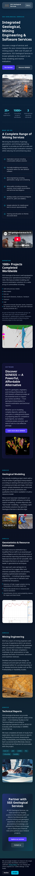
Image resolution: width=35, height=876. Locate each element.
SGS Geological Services (15, 5)
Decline (6, 873)
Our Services (8, 67)
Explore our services (17, 839)
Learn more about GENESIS (16, 431)
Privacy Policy (13, 865)
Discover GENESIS (24, 67)
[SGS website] (6, 5)
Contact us (17, 845)
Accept (15, 873)
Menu (28, 5)
